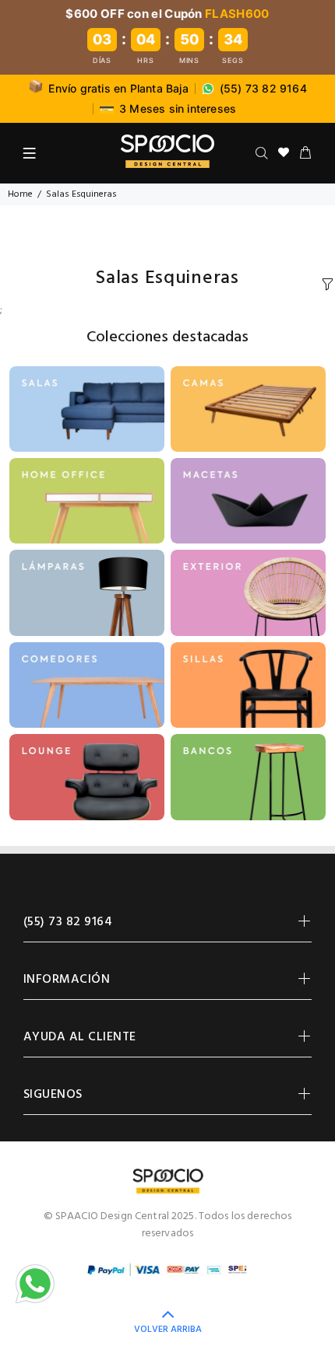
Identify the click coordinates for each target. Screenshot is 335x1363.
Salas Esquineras (81, 194)
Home (20, 194)
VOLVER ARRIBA (168, 1329)
